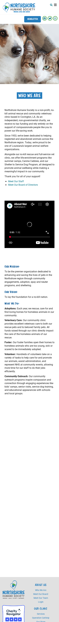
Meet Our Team (41, 597)
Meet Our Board (40, 594)
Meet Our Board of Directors (23, 184)
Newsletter (32, 19)
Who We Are (40, 590)
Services (41, 613)
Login (40, 601)
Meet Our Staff (16, 181)
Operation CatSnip (40, 617)
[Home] (19, 7)
